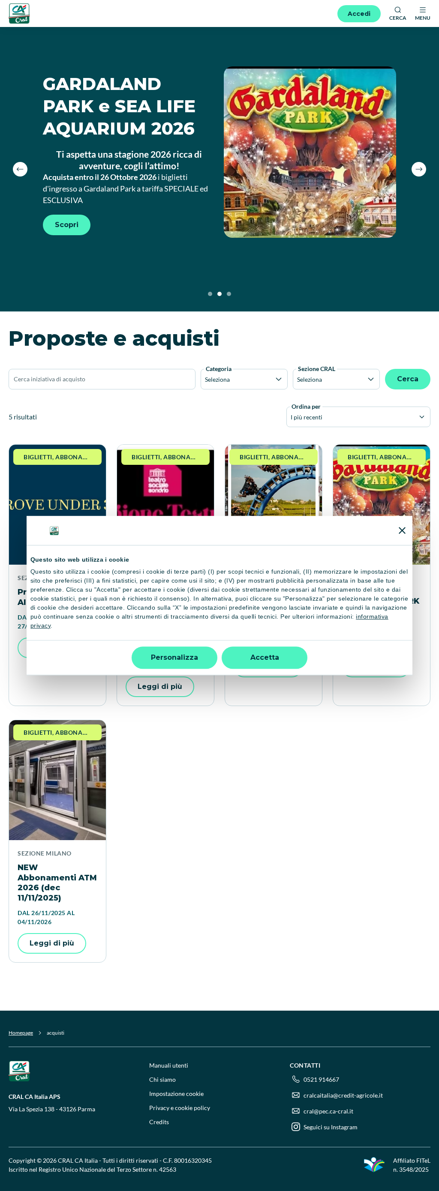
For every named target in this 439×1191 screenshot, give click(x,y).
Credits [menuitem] (159, 1121)
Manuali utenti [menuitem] (168, 1065)
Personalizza (174, 657)
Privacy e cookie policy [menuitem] (179, 1107)
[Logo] (19, 13)
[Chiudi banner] (402, 530)
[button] (20, 169)
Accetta (264, 657)
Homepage (21, 1032)
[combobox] (291, 417)
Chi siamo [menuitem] (162, 1079)
